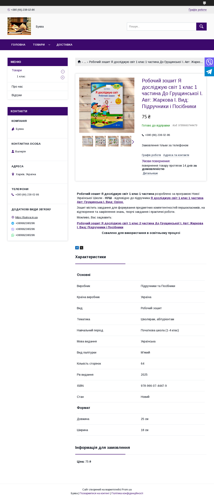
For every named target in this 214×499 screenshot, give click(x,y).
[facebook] (77, 248)
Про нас (17, 86)
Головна (18, 44)
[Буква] (19, 34)
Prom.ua (127, 489)
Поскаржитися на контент (95, 493)
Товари (39, 44)
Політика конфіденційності (127, 493)
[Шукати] (201, 27)
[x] (81, 248)
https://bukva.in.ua (26, 217)
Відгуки (17, 95)
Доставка (64, 44)
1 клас (21, 76)
